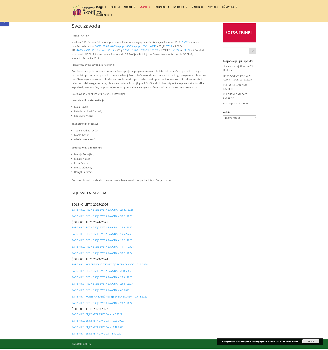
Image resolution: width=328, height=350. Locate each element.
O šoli (99, 7)
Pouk (113, 7)
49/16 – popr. (99, 50)
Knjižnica (178, 7)
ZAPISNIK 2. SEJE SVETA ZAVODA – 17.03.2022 (98, 320)
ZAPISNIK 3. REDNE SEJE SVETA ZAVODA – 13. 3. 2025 (102, 240)
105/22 (154, 50)
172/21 (136, 50)
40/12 (153, 46)
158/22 (186, 50)
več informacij (292, 341)
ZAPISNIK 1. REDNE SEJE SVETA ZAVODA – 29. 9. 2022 (102, 303)
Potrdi (311, 341)
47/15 (79, 50)
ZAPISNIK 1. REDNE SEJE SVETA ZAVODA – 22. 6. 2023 (102, 277)
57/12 (169, 46)
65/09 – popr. (133, 46)
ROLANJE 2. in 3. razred (236, 103)
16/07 (185, 42)
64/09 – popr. (117, 46)
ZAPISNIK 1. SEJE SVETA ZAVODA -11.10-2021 (97, 333)
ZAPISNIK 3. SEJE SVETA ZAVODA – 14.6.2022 (97, 314)
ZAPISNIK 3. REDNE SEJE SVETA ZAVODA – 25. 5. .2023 (102, 283)
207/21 (145, 50)
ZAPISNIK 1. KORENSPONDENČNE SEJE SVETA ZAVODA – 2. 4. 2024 (110, 264)
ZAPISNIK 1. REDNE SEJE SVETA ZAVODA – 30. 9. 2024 (102, 253)
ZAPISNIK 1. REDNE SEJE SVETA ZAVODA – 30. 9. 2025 (102, 216)
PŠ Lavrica (228, 7)
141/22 (175, 50)
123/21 (127, 50)
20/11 (145, 46)
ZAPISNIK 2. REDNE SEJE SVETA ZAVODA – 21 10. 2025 (102, 209)
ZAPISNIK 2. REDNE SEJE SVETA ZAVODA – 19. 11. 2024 (103, 246)
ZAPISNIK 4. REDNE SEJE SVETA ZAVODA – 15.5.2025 (101, 233)
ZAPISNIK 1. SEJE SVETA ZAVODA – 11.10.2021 (98, 327)
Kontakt (213, 7)
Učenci (128, 7)
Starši (143, 7)
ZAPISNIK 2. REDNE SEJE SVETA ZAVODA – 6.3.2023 (100, 290)
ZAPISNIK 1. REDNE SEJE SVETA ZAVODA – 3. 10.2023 (102, 270)
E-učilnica (197, 7)
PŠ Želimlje (102, 15)
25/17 (111, 50)
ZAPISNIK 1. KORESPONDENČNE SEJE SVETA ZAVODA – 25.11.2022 (109, 296)
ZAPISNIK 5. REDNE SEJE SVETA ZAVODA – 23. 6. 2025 (102, 227)
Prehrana (160, 7)
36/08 (98, 46)
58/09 (106, 46)
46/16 (87, 50)
